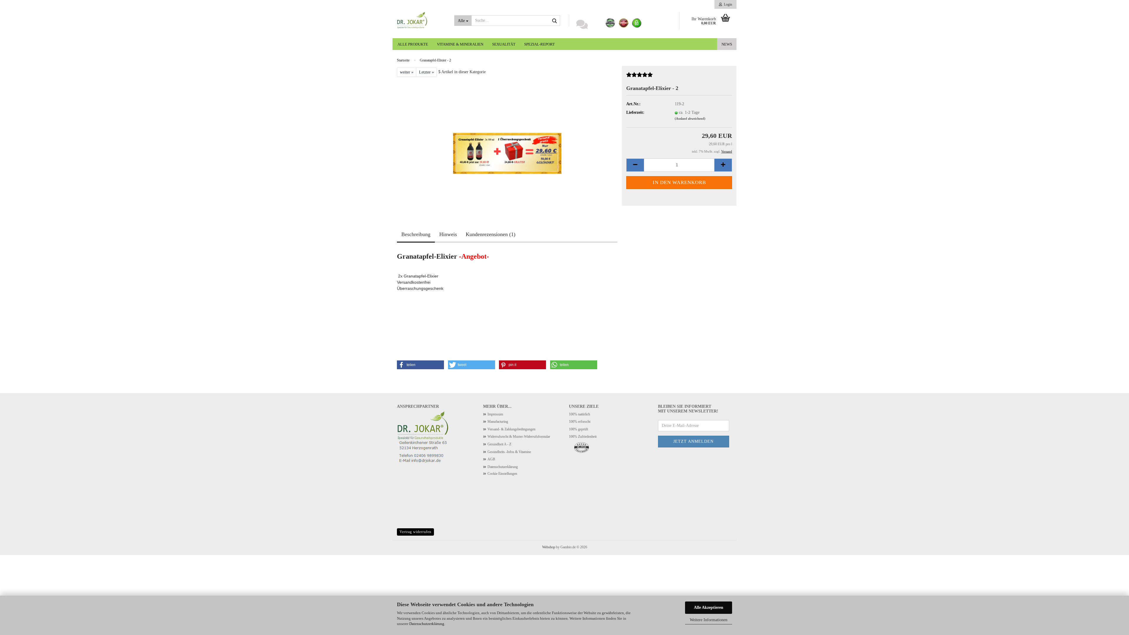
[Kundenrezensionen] (639, 77)
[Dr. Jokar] (421, 20)
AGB (491, 459)
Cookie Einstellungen (502, 474)
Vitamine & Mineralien (460, 44)
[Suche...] (554, 21)
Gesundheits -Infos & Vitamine (509, 452)
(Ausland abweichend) (690, 118)
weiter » (406, 72)
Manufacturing (497, 422)
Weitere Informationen (708, 620)
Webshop (548, 547)
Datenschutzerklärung (426, 623)
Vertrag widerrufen (415, 532)
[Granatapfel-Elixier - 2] (507, 143)
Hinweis (448, 234)
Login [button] (727, 4)
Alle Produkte (413, 44)
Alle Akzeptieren (708, 607)
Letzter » (426, 72)
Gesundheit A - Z (499, 444)
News (727, 44)
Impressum (495, 414)
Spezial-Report (539, 44)
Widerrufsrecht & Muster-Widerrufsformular (518, 437)
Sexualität (503, 44)
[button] (635, 165)
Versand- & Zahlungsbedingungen (511, 429)
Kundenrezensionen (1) (490, 234)
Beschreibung (415, 234)
